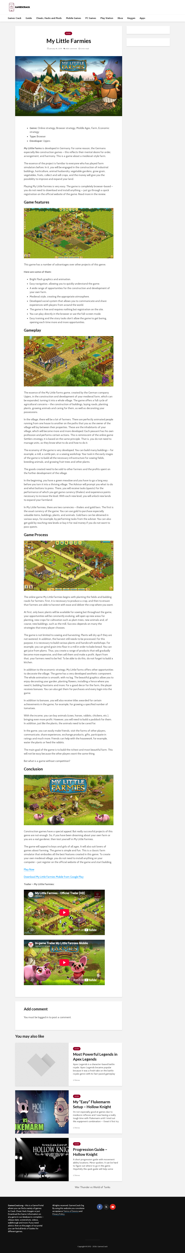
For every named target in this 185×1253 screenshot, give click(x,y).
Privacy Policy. (58, 1214)
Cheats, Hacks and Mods (49, 18)
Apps (142, 18)
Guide (29, 18)
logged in (43, 1017)
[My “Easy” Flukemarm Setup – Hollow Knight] (42, 1111)
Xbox (120, 18)
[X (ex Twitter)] (106, 1207)
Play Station (106, 18)
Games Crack (14, 18)
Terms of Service (71, 1211)
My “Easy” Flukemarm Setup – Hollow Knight (92, 1104)
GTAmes (76, 1080)
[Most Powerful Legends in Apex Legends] (42, 1064)
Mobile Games (73, 18)
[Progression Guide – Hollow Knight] (42, 1159)
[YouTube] (113, 1207)
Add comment (71, 48)
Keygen (131, 18)
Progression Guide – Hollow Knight (90, 1152)
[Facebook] (100, 1207)
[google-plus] (119, 1207)
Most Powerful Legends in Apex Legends (95, 1056)
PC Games (90, 18)
